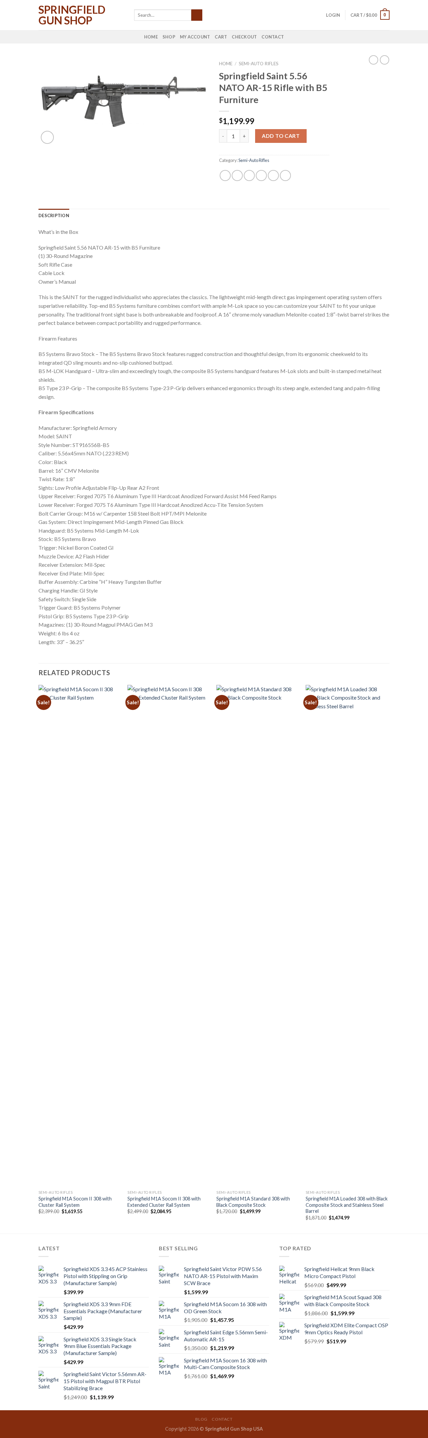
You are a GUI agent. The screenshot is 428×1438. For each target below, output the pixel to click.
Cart (221, 36)
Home (151, 36)
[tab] (53, 215)
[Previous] (39, 958)
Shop (169, 36)
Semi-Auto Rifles (259, 63)
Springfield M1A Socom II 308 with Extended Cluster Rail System (164, 1202)
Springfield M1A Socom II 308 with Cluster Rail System (75, 1202)
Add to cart (281, 135)
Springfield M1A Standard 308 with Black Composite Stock (253, 1202)
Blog (201, 1419)
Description (53, 215)
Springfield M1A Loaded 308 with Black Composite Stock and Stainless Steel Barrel (347, 1205)
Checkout (244, 36)
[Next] (388, 958)
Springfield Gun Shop (71, 15)
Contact (272, 36)
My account (195, 36)
